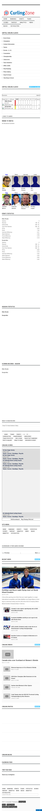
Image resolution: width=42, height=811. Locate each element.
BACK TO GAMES (7, 116)
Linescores (6, 59)
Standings (15, 453)
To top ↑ (39, 810)
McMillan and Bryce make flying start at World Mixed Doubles (20, 591)
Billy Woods (8, 101)
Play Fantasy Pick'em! (27, 519)
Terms (3, 805)
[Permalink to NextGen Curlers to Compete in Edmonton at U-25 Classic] (6, 637)
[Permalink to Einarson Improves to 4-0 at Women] (6, 669)
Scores (6, 22)
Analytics (23, 22)
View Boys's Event (8, 78)
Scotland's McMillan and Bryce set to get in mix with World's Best (24, 618)
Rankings (13, 19)
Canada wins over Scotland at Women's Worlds (20, 660)
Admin (38, 95)
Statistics (33, 529)
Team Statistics (7, 62)
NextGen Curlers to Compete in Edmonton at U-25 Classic (24, 636)
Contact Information (8, 44)
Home (5, 19)
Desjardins (8, 106)
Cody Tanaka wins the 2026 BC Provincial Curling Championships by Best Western (25, 695)
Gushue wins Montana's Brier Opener (21, 685)
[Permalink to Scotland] (6, 618)
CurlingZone (22, 802)
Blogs (6, 26)
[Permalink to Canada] (6, 610)
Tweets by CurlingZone (8, 774)
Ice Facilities (15, 26)
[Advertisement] (21, 151)
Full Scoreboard (15, 519)
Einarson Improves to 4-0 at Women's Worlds (23, 667)
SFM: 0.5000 (6, 65)
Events (21, 19)
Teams (29, 19)
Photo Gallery (7, 72)
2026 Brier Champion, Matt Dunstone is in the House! (23, 677)
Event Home (6, 38)
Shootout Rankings (31, 438)
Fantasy (14, 22)
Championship (7, 56)
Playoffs (21, 453)
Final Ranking (7, 69)
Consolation (6, 53)
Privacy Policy (10, 805)
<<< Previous (5, 553)
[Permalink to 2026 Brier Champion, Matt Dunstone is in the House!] (6, 678)
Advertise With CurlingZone (9, 807)
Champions (6, 41)
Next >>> (37, 553)
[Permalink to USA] (6, 627)
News (31, 22)
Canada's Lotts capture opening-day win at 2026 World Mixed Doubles (24, 609)
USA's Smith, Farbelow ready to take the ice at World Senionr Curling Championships (24, 627)
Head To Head (7, 75)
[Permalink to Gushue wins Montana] (6, 687)
